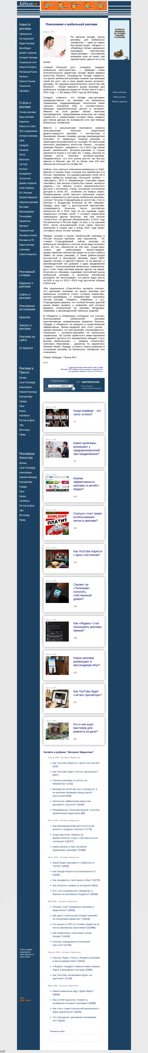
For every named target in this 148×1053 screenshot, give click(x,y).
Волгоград (24, 429)
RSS (22, 998)
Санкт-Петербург (27, 382)
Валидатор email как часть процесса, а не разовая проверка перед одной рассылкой (75, 792)
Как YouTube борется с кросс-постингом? (76, 763)
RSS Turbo (25, 1000)
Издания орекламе (26, 284)
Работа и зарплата (119, 102)
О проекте (26, 348)
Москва (22, 377)
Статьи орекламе (25, 105)
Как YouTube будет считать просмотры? (75, 771)
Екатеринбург (25, 396)
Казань (22, 411)
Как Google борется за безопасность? (74, 871)
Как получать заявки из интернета (72, 885)
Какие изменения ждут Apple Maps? (73, 991)
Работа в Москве (119, 92)
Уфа (21, 425)
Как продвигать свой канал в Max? (72, 880)
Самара (23, 401)
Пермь (22, 434)
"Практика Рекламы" (95, 371)
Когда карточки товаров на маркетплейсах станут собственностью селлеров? (75, 838)
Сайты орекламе (25, 296)
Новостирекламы (25, 26)
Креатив (24, 317)
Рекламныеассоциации (27, 307)
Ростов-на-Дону (26, 420)
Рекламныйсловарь (27, 273)
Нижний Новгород (28, 391)
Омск (21, 406)
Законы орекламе (25, 327)
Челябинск (24, 415)
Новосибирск (25, 387)
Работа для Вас (119, 97)
